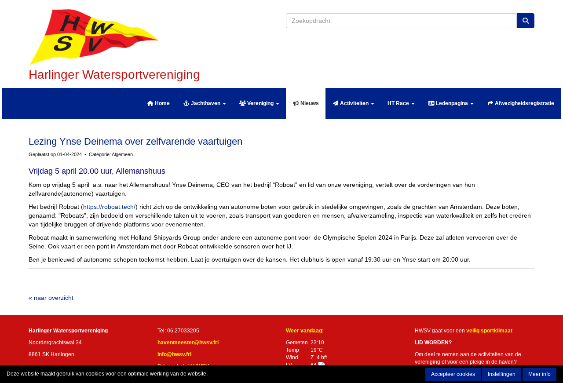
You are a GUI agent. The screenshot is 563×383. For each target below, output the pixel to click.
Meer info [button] (539, 374)
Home (162, 103)
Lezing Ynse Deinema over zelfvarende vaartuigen (135, 141)
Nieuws (309, 103)
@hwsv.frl (188, 342)
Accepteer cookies (453, 374)
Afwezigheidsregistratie (524, 103)
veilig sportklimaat (489, 331)
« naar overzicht (51, 297)
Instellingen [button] (501, 374)
